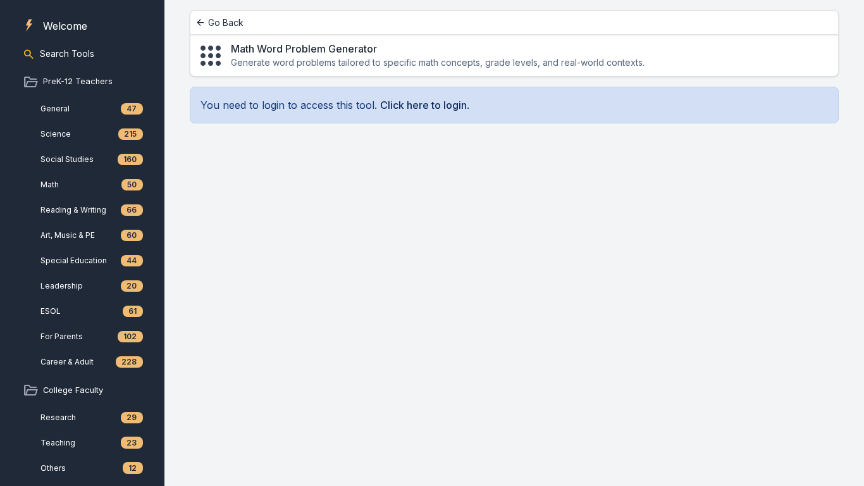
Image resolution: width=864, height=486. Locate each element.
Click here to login (423, 105)
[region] (82, 243)
